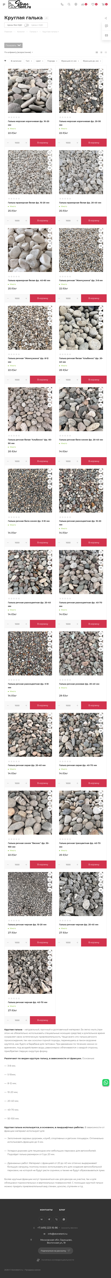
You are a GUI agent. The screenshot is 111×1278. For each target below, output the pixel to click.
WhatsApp (64, 1219)
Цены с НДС (37, 25)
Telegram (49, 1219)
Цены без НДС (14, 25)
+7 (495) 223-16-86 (47, 1228)
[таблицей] (106, 52)
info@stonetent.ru (57, 1233)
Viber (56, 1219)
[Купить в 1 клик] (49, 81)
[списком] (101, 52)
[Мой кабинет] (76, 4)
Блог (62, 1210)
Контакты (46, 1210)
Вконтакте (42, 1219)
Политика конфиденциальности (57, 1260)
